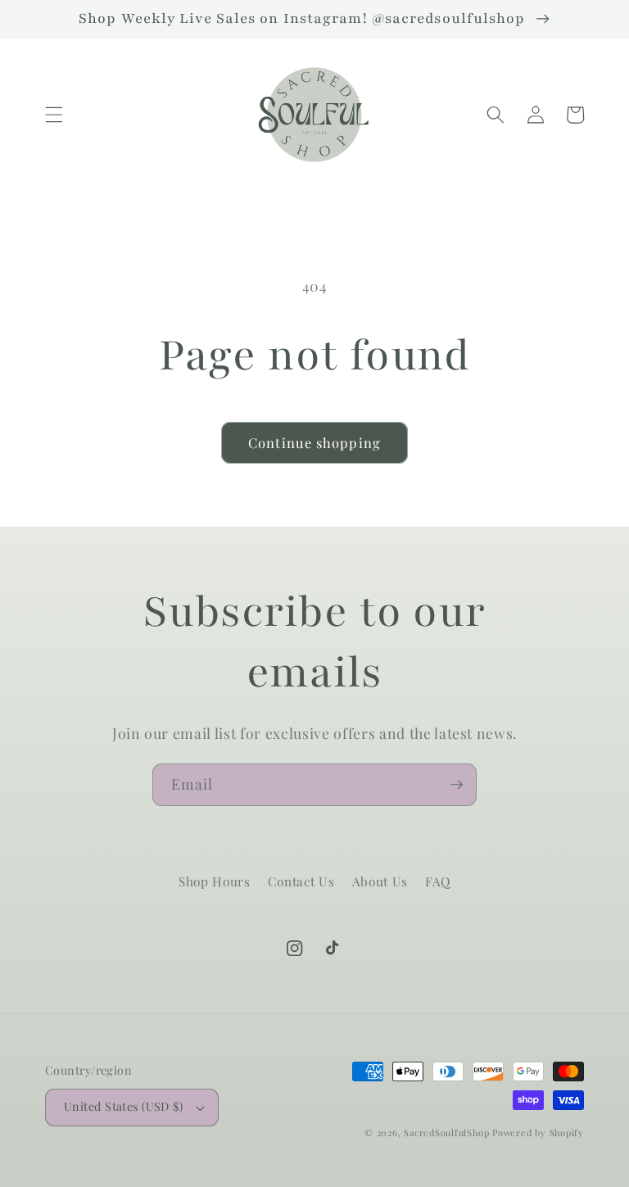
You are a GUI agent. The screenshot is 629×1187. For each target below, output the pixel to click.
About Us (380, 881)
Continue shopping (314, 442)
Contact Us (301, 881)
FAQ (437, 881)
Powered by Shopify (538, 1132)
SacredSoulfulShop (446, 1132)
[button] (54, 114)
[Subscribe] (456, 784)
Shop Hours (215, 881)
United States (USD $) (123, 1106)
